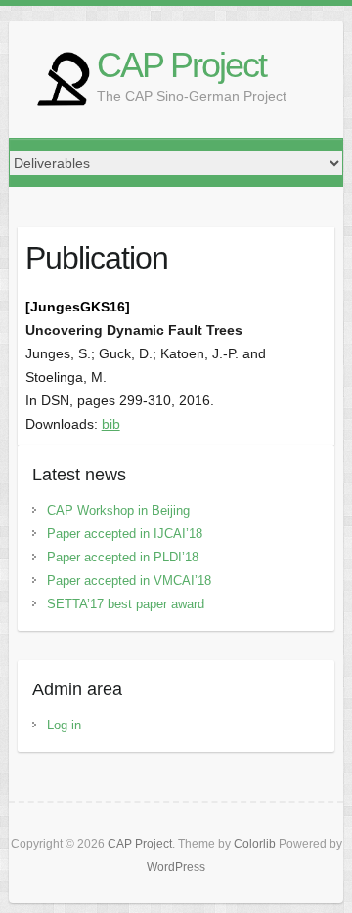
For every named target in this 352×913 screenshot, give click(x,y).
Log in (64, 725)
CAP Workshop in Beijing (118, 510)
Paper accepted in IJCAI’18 (124, 533)
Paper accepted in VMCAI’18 (129, 580)
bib (111, 424)
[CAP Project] (62, 79)
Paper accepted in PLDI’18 (122, 557)
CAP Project (181, 65)
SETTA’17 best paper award (125, 604)
